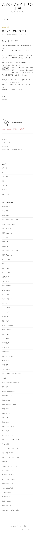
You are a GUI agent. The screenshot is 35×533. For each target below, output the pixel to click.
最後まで (4, 264)
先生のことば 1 (6, 422)
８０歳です (5, 246)
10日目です (5, 365)
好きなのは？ (5, 321)
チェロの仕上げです (7, 488)
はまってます (5, 334)
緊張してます (5, 294)
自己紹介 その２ (6, 492)
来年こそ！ (5, 387)
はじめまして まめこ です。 (10, 510)
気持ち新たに (5, 303)
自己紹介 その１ (6, 497)
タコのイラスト (6, 211)
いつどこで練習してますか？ (10, 448)
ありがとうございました (9, 224)
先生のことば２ (6, 316)
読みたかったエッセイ (8, 426)
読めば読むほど (6, 413)
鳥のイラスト (5, 215)
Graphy (21, 529)
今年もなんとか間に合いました (10, 382)
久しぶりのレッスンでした (9, 466)
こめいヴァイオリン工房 (17, 6)
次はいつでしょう (7, 299)
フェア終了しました (7, 470)
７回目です (5, 242)
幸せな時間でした (7, 395)
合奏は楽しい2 (6, 400)
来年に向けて (5, 360)
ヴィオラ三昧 (5, 281)
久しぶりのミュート (7, 435)
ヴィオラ (5, 176)
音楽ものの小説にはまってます (10, 457)
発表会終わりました (7, 356)
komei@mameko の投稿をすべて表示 (13, 129)
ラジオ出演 (5, 237)
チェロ (5, 185)
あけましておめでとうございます (11, 373)
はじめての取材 (6, 329)
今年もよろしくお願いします (10, 220)
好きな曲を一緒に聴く (8, 453)
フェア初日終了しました (9, 479)
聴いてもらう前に (7, 272)
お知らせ (4, 168)
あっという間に (6, 259)
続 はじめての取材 (7, 325)
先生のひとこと (6, 431)
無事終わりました (7, 233)
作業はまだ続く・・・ (8, 483)
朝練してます (5, 268)
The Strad (4, 190)
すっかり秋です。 (7, 206)
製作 (3, 172)
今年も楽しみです (7, 228)
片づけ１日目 (6, 142)
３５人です (5, 417)
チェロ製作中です (7, 505)
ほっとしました (6, 307)
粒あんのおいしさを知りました (12, 149)
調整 (3, 181)
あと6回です (5, 351)
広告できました (6, 369)
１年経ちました (6, 290)
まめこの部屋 (5, 27)
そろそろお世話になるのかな (10, 404)
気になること (5, 347)
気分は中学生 (5, 409)
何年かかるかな (6, 285)
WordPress (12, 529)
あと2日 (4, 378)
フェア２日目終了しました (9, 475)
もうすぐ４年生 (6, 312)
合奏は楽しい (5, 461)
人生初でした (5, 343)
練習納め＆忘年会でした (9, 391)
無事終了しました (7, 255)
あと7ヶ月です (6, 277)
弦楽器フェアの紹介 (7, 501)
